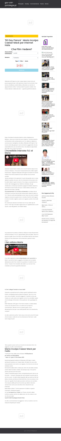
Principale (21, 4)
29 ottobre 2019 (19, 357)
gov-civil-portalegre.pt (30, 431)
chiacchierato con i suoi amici (27, 258)
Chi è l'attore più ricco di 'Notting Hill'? (48, 56)
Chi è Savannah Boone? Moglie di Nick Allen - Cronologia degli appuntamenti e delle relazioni (48, 162)
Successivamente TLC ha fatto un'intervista (16, 191)
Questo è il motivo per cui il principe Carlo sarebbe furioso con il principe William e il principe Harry (48, 104)
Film (21, 61)
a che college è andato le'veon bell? (15, 289)
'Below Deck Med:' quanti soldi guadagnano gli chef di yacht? (48, 130)
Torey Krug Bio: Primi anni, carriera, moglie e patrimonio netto (48, 68)
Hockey (27, 4)
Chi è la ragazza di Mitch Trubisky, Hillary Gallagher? (48, 79)
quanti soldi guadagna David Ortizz (15, 398)
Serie (26, 61)
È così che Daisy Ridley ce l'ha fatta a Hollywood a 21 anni (48, 173)
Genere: (7, 57)
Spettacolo (21, 70)
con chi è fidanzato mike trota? (47, 215)
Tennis (42, 4)
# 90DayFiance (29, 353)
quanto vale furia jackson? (47, 201)
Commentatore (34, 4)
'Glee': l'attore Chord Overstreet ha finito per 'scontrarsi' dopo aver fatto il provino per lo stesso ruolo (48, 143)
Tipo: (16, 61)
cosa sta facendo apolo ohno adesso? (47, 210)
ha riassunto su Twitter (14, 392)
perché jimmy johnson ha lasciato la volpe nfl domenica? (48, 220)
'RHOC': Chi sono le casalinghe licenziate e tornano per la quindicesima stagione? (48, 117)
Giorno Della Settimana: (8, 52)
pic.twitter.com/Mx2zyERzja (12, 355)
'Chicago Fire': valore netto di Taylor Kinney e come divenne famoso (48, 184)
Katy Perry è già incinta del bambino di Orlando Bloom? (48, 48)
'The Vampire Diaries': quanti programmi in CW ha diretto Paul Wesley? (48, 90)
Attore (46, 4)
